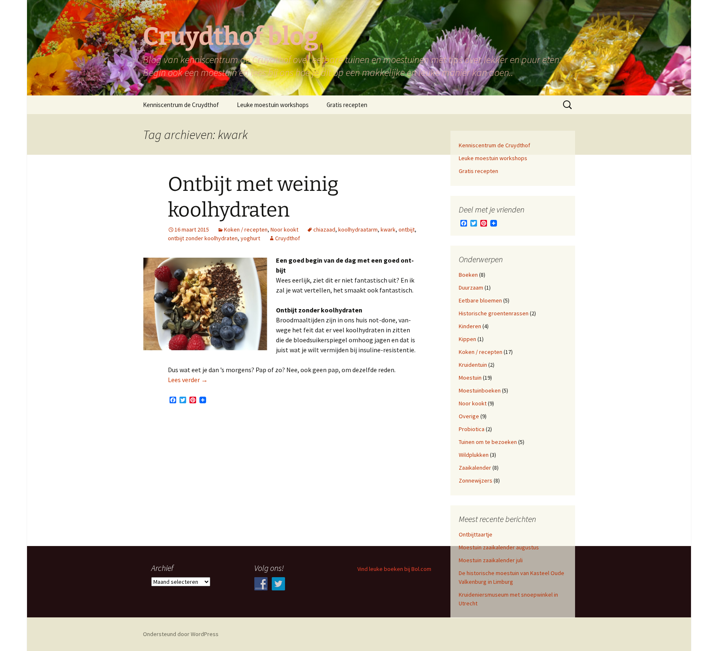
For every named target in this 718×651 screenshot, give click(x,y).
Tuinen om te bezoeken (488, 442)
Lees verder (188, 379)
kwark (388, 229)
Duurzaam (471, 287)
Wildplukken (474, 454)
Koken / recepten (246, 229)
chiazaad (324, 229)
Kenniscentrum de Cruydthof (181, 105)
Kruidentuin (473, 364)
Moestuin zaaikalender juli (491, 560)
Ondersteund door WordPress (181, 634)
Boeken (468, 274)
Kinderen (470, 326)
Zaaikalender (475, 467)
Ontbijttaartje (475, 534)
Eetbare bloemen (480, 300)
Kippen (467, 339)
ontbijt (406, 229)
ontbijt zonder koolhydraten (203, 238)
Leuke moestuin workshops (273, 105)
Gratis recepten (347, 105)
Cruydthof (287, 238)
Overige (469, 416)
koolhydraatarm (358, 229)
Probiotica (471, 429)
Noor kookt (284, 229)
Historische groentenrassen (494, 313)
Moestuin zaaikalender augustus (499, 547)
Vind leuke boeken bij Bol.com (394, 569)
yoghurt (250, 238)
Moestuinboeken (480, 390)
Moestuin (470, 377)
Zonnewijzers (475, 480)
